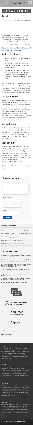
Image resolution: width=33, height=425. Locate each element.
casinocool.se (20, 166)
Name (7, 197)
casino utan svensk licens (8, 331)
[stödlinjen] (16, 313)
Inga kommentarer (9, 168)
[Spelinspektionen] (16, 292)
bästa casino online (6, 334)
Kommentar (6, 183)
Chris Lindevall (6, 162)
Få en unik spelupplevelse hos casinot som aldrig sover (16, 233)
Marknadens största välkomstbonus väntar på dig (14, 230)
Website (5, 210)
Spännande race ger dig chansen (10, 237)
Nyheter (29, 166)
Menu (29, 2)
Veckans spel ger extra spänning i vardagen (13, 243)
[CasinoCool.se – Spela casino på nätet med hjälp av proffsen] (16, 3)
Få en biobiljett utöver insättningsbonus (11, 240)
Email (11, 204)
